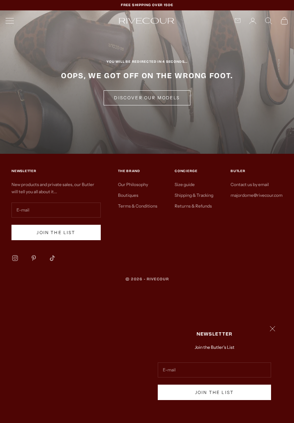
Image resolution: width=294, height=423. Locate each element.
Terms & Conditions (137, 206)
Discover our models (147, 97)
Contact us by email (250, 184)
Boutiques (128, 195)
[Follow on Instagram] (15, 258)
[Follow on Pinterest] (33, 258)
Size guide (185, 184)
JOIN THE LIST (214, 392)
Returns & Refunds (193, 206)
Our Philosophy (133, 184)
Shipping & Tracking (194, 195)
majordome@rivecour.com (257, 195)
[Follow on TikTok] (52, 258)
